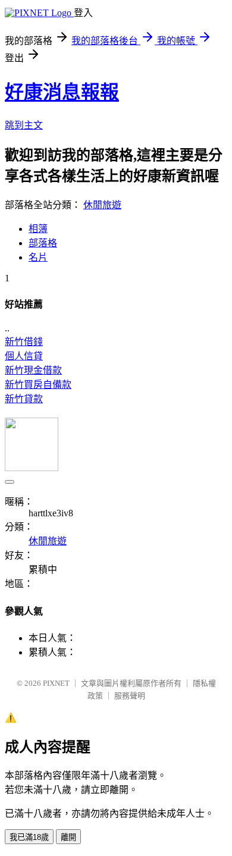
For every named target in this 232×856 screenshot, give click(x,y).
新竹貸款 (24, 399)
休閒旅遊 (102, 205)
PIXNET (56, 683)
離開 (68, 837)
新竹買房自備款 (38, 385)
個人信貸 (24, 356)
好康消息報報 (62, 92)
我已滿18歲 (29, 837)
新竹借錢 (24, 342)
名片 (38, 257)
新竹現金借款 (33, 370)
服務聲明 (129, 695)
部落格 (43, 243)
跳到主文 (24, 125)
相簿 (38, 229)
